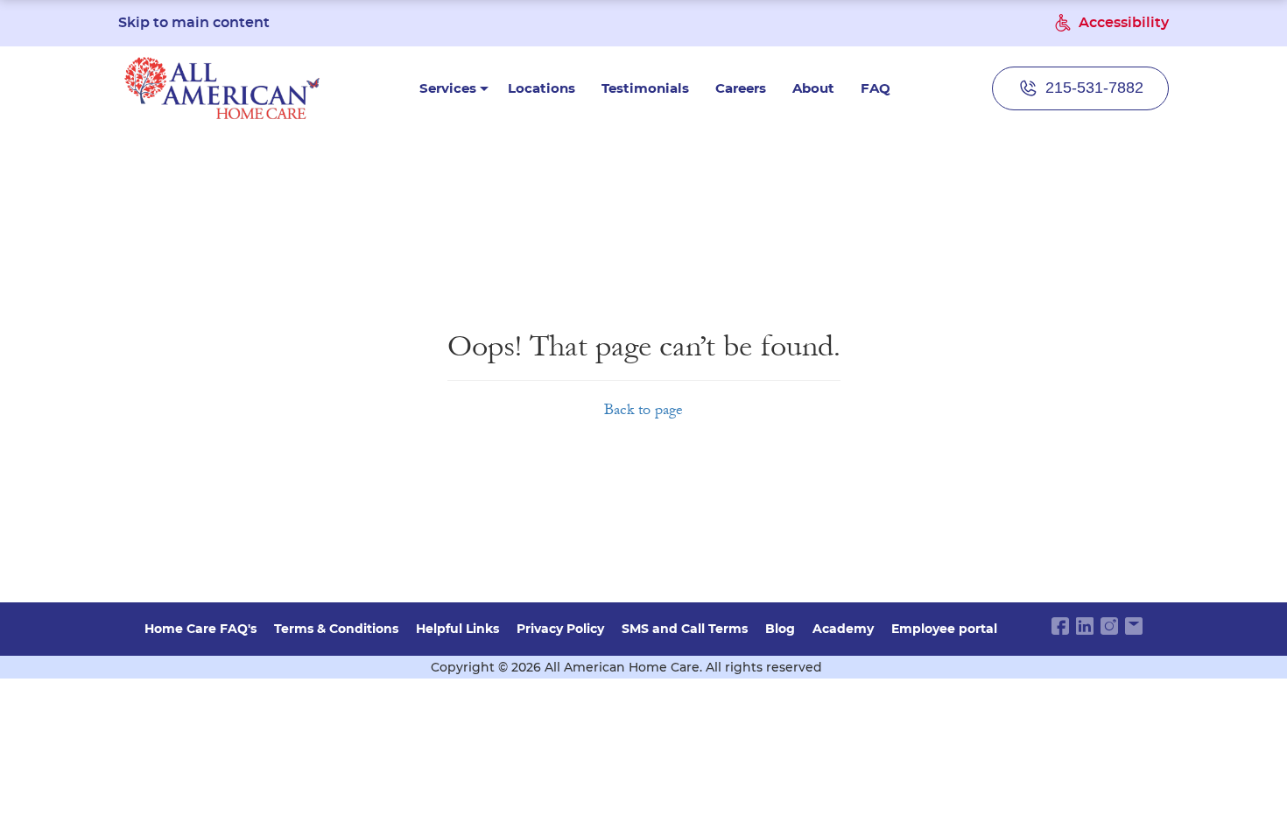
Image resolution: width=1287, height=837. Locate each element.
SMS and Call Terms (685, 629)
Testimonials (645, 88)
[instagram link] (1109, 626)
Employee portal (944, 629)
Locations (541, 88)
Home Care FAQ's (200, 629)
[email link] (1134, 626)
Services (447, 88)
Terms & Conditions (336, 629)
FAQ (875, 88)
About (813, 88)
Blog (780, 629)
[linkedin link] (1085, 626)
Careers (740, 88)
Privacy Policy (560, 629)
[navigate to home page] (222, 88)
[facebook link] (1060, 626)
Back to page (643, 409)
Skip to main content (194, 23)
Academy (843, 629)
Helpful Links (457, 629)
